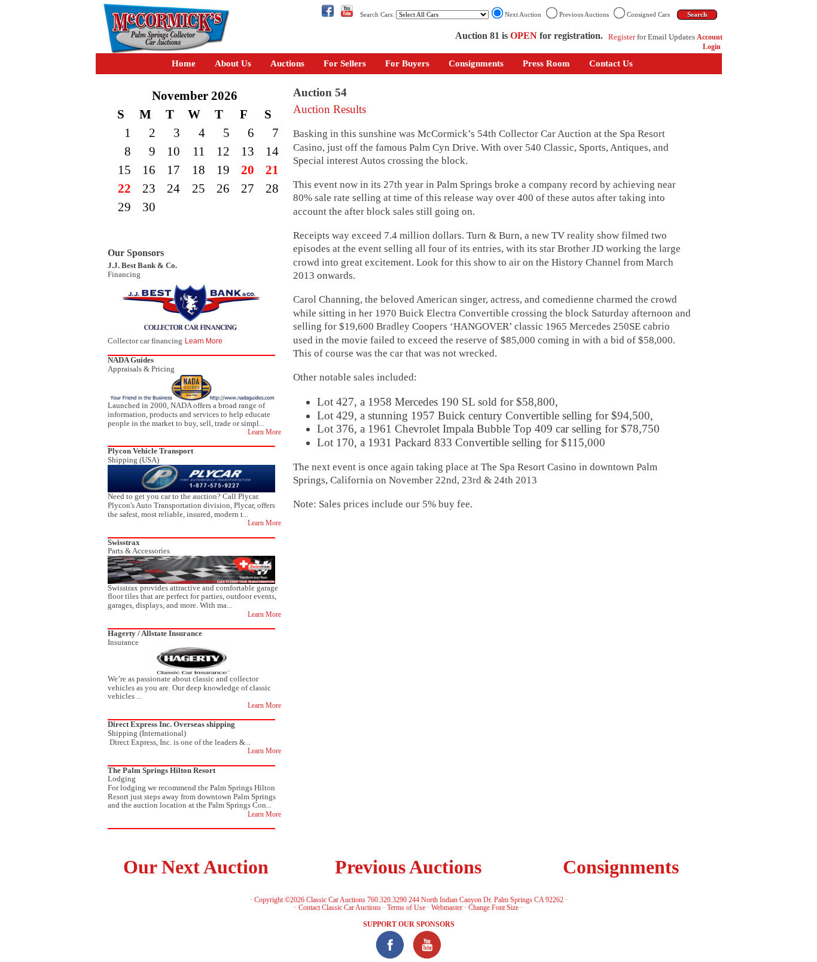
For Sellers (345, 63)
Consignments (476, 63)
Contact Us (611, 63)
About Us (233, 63)
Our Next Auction (196, 867)
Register (621, 36)
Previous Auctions (408, 867)
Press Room (546, 63)
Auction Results (329, 109)
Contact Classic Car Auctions (339, 907)
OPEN (523, 36)
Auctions (287, 63)
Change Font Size (493, 907)
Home (184, 63)
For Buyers (407, 63)
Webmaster (446, 907)
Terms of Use (406, 907)
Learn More (203, 341)
